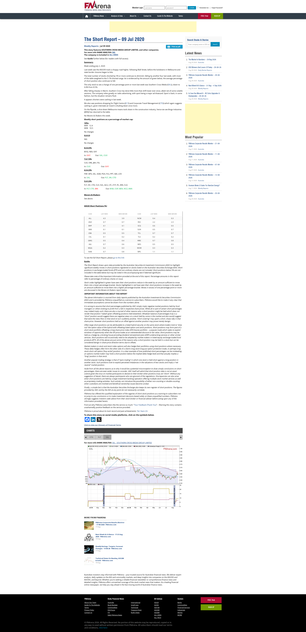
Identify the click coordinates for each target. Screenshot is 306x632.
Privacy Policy (89, 610)
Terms (180, 16)
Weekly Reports (91, 46)
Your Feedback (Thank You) (145, 405)
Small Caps (135, 605)
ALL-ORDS (113, 55)
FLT (127, 103)
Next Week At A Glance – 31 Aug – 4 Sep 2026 (205, 85)
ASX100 (156, 607)
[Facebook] (87, 419)
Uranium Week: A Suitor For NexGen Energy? (204, 185)
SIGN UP (217, 16)
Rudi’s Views (135, 612)
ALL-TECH (157, 617)
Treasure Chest (136, 610)
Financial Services (184, 607)
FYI (109, 612)
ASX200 (156, 610)
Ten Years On (142, 411)
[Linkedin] (93, 419)
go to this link (118, 257)
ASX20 (156, 602)
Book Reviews (112, 605)
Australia (201, 62)
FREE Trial (204, 16)
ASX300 (156, 612)
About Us (133, 16)
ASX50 (156, 605)
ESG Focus (111, 610)
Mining (180, 612)
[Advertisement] (153, 26)
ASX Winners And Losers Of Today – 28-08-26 (205, 67)
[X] (99, 419)
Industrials (181, 610)
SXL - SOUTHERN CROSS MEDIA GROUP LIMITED (132, 442)
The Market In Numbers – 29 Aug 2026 (202, 59)
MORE (180, 615)
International (135, 602)
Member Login (137, 8)
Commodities (112, 607)
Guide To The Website (165, 16)
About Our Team (90, 602)
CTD (161, 103)
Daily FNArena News (115, 615)
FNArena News (98, 16)
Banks (180, 602)
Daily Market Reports (205, 70)
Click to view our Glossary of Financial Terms (102, 425)
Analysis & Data (117, 16)
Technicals (134, 607)
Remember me (204, 8)
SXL (113, 52)
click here (103, 627)
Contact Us (147, 16)
